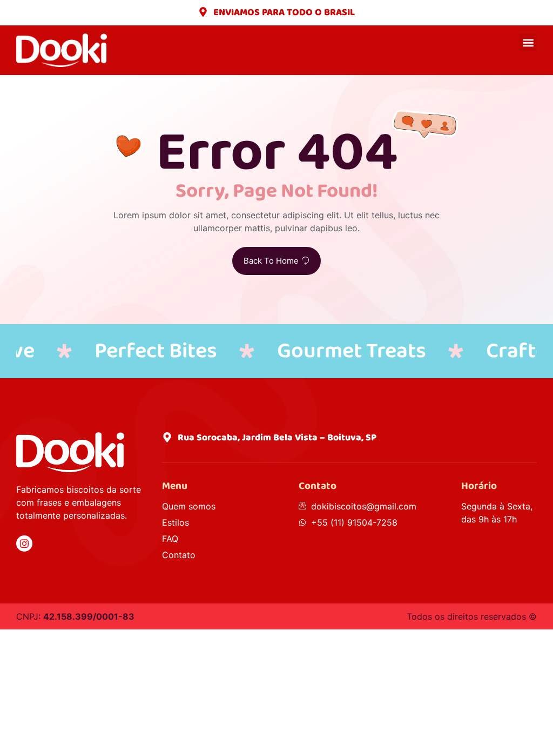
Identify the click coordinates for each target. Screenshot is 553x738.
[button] (528, 42)
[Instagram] (24, 543)
